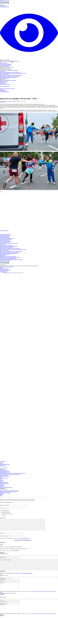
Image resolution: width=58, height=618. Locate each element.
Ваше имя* (2, 533)
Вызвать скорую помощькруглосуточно (5, 465)
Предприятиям (3, 5)
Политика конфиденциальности (6, 487)
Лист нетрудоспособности (5, 84)
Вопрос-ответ (2, 485)
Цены (1, 477)
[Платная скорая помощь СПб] (5, 3)
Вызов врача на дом (4, 81)
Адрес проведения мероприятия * (6, 502)
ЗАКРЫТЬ (2, 552)
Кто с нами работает (4, 482)
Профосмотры (2, 255)
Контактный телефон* (4, 535)
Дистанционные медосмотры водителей (8, 258)
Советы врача (2, 71)
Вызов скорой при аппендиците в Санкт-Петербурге (10, 72)
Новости (5, 101)
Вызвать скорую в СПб (4, 0)
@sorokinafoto (21, 110)
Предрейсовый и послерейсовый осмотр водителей (10, 257)
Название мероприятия (4, 505)
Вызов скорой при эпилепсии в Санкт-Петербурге (9, 76)
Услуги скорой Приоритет (5, 234)
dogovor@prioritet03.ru (4, 468)
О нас (1, 479)
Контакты (2, 484)
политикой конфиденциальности (24, 538)
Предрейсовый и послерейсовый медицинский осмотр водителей (12, 473)
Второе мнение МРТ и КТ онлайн (6, 247)
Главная (1, 101)
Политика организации (6, 272)
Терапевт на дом (3, 82)
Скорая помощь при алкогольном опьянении (8, 246)
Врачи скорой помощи (4, 483)
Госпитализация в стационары (6, 241)
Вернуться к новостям (4, 230)
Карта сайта (2, 488)
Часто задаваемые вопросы (5, 260)
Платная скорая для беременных (6, 245)
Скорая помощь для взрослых (5, 65)
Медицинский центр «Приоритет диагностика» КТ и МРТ (11, 259)
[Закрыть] (0, 596)
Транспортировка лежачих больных (7, 238)
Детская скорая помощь (4, 66)
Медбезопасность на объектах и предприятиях (9, 70)
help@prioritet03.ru (3, 466)
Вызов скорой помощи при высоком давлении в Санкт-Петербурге (13, 73)
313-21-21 (2, 463)
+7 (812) (1, 462)
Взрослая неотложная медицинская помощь (8, 77)
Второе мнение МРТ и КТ (5, 86)
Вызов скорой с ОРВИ (4, 74)
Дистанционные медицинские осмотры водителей (10, 474)
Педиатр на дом (3, 83)
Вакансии (2, 486)
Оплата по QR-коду (4, 478)
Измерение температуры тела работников (8, 80)
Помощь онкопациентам (4, 237)
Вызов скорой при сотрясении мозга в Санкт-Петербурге (11, 75)
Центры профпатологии (4, 78)
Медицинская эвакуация (5, 240)
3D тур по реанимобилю (4, 242)
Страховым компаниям (4, 6)
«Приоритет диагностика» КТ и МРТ (7, 88)
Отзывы (1, 480)
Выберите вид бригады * (5, 510)
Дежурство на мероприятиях (5, 64)
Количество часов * (4, 508)
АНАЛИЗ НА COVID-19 (5, 471)
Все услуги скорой (3, 63)
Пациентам (2, 89)
